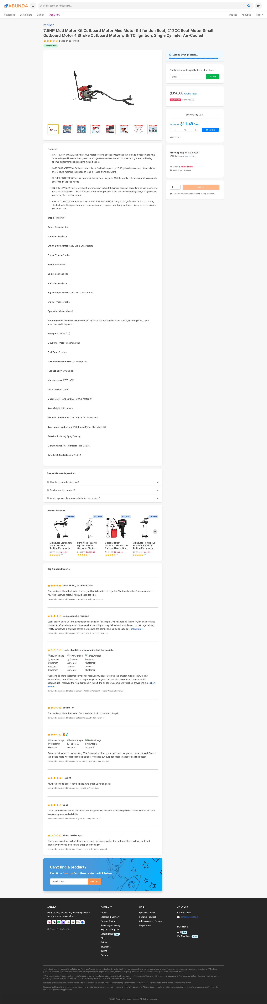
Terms (104, 951)
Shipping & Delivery (110, 917)
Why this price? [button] (190, 94)
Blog (103, 938)
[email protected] (189, 917)
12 (185, 130)
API (179, 932)
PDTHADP (48, 25)
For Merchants (184, 936)
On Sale (40, 14)
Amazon (68, 873)
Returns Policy (108, 921)
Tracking (233, 14)
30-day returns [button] (183, 156)
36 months (210, 130)
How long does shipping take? (64, 482)
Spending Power (147, 912)
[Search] (248, 5)
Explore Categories (110, 929)
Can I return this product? (62, 490)
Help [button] (258, 14)
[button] (32, 5)
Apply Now (55, 14)
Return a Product (147, 917)
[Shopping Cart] (258, 5)
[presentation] (155, 532)
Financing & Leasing (110, 925)
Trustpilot (106, 946)
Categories (9, 14)
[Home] (16, 5)
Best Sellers (26, 14)
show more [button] (136, 629)
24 (196, 130)
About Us (246, 14)
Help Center (145, 925)
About (104, 912)
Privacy (104, 955)
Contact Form (184, 912)
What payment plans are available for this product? (75, 498)
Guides (104, 942)
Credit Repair (107, 934)
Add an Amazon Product (151, 921)
